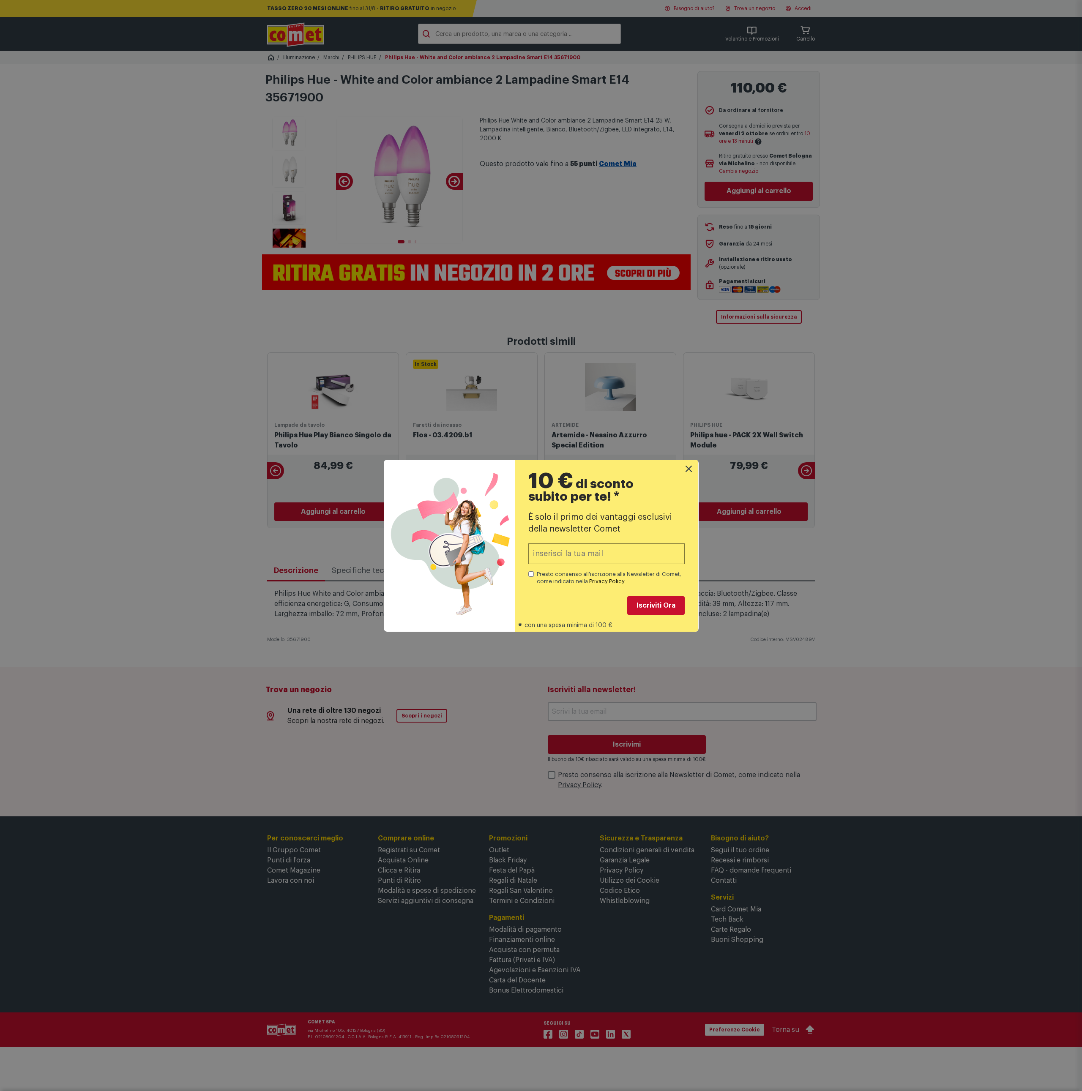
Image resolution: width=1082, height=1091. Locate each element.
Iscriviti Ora (656, 605)
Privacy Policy (607, 581)
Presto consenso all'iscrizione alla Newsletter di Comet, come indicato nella (609, 577)
